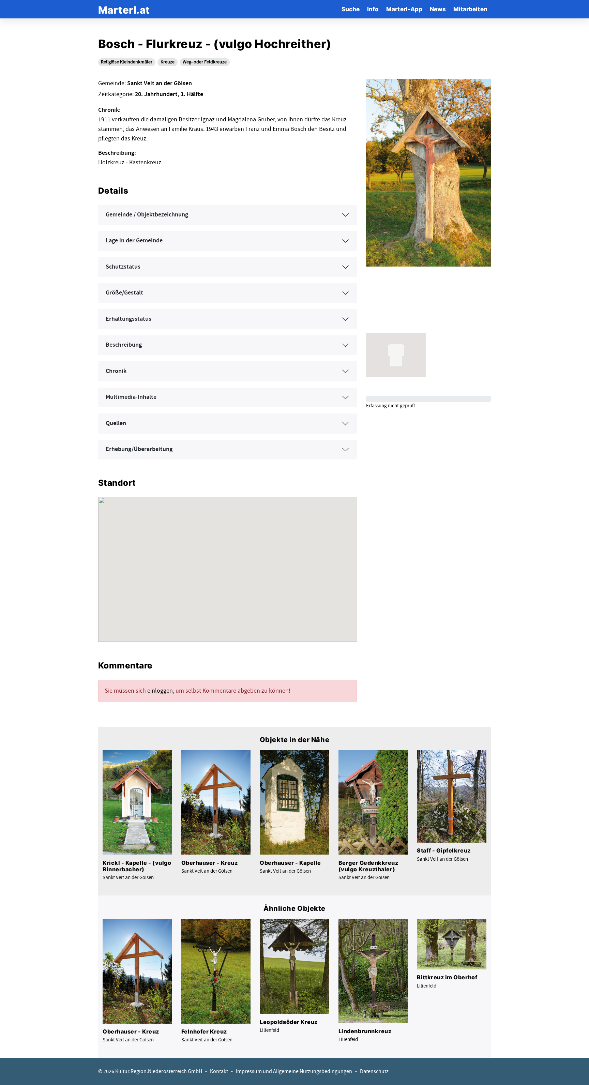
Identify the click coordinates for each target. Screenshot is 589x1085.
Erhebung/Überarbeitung (139, 449)
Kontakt (219, 1071)
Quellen (116, 423)
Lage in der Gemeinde (134, 241)
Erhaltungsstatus (128, 319)
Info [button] (373, 9)
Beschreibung (124, 345)
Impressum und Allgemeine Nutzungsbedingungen (294, 1071)
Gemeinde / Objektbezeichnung (147, 215)
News (438, 9)
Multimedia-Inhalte (131, 397)
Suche (351, 9)
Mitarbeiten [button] (470, 9)
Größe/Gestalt (124, 293)
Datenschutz (374, 1071)
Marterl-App (404, 9)
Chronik (116, 371)
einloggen (160, 691)
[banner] (124, 9)
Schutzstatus (123, 267)
